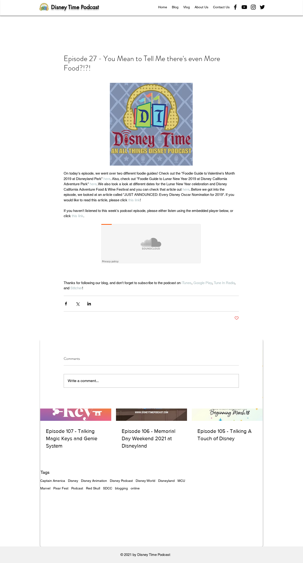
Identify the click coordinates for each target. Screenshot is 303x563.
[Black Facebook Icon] (235, 7)
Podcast (77, 488)
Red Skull (93, 488)
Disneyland (166, 481)
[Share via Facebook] (66, 303)
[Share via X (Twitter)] (77, 303)
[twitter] (262, 7)
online (135, 488)
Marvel (45, 488)
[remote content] (151, 244)
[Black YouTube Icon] (244, 7)
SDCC (107, 488)
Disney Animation (94, 481)
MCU (181, 481)
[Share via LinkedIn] (89, 303)
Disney (73, 481)
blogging (121, 488)
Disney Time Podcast (75, 7)
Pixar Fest (60, 488)
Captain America (52, 481)
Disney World (145, 481)
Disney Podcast (121, 481)
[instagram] (253, 7)
